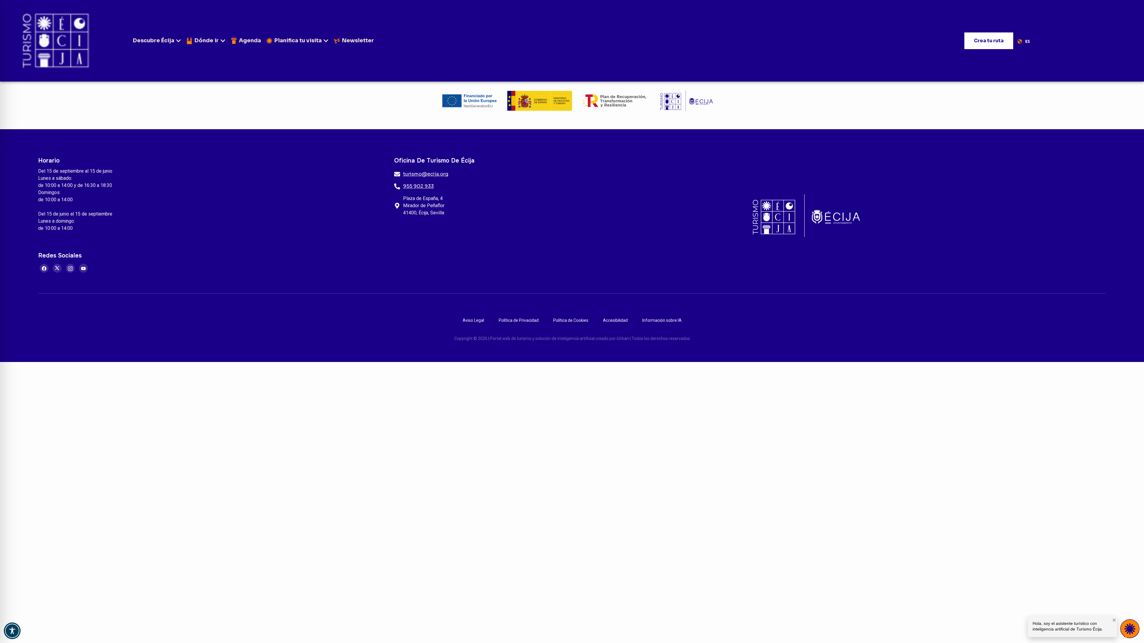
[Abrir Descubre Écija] (178, 41)
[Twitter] (57, 268)
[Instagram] (70, 268)
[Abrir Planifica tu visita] (326, 41)
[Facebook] (44, 268)
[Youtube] (83, 268)
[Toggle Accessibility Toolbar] (12, 631)
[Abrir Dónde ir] (223, 41)
